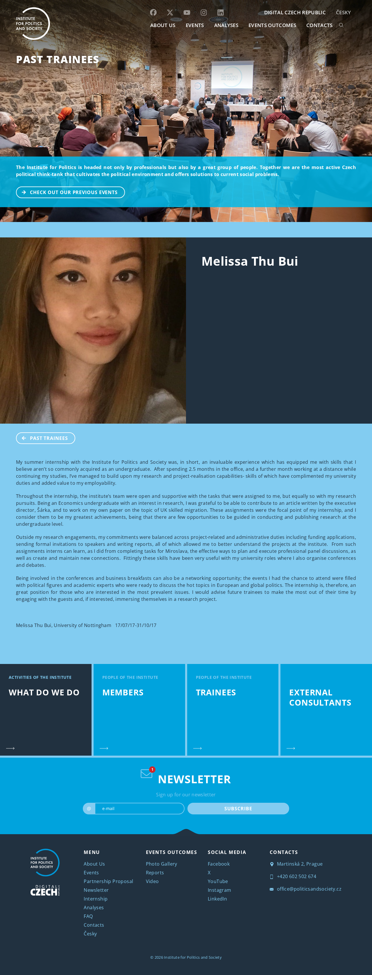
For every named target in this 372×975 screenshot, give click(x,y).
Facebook (219, 864)
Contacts (94, 925)
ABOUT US (163, 25)
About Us (94, 864)
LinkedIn (217, 899)
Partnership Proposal (108, 881)
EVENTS (195, 25)
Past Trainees (57, 59)
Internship (96, 899)
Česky (343, 12)
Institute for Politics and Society (193, 957)
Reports (155, 872)
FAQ (88, 916)
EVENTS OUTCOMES (272, 25)
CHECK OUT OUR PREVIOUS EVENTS (74, 192)
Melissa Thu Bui (249, 261)
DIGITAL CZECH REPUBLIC (295, 12)
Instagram (219, 890)
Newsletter (96, 890)
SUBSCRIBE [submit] (238, 808)
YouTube (218, 881)
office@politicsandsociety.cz (308, 889)
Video (152, 881)
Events (91, 872)
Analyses (226, 25)
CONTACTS (319, 25)
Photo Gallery (161, 864)
